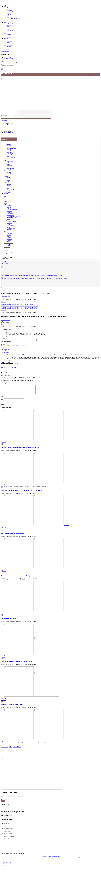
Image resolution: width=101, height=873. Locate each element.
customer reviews (5, 296)
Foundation (6, 263)
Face (5, 262)
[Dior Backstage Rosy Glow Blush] (34, 739)
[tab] (52, 349)
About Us (6, 826)
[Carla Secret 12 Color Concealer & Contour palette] (27, 653)
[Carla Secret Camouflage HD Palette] (31, 696)
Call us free (4, 120)
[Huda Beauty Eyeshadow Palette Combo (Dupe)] (34, 567)
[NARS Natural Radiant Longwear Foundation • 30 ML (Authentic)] (34, 482)
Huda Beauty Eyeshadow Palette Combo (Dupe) (15, 576)
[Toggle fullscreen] (2, 865)
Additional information (9, 351)
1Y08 (14, 367)
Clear (4, 338)
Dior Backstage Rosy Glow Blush (11, 747)
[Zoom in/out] (1, 865)
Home (5, 261)
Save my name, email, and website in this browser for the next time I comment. (20, 402)
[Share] (4, 865)
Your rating (4, 383)
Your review (4, 393)
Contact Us (6, 823)
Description (6, 349)
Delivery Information (8, 828)
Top (2, 862)
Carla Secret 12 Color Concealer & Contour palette (16, 661)
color (2, 334)
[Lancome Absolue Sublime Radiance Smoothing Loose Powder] (34, 439)
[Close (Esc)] (5, 865)
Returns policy (7, 831)
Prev (2, 266)
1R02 (8, 367)
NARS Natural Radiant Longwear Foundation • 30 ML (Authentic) (21, 490)
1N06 (5, 367)
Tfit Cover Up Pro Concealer (9, 618)
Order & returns (7, 838)
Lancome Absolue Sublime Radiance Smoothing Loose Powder (20, 447)
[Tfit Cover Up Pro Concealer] (34, 610)
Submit (2, 801)
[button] (26, 332)
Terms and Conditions (9, 836)
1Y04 (11, 367)
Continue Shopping (8, 58)
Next (2, 277)
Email (2, 399)
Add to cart (3, 302)
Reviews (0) (6, 352)
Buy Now (9, 341)
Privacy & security (8, 833)
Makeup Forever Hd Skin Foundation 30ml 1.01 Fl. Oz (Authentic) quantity (18, 340)
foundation (24, 345)
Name (2, 396)
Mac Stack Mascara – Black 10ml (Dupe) (13, 533)
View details (3, 310)
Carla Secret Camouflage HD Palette (12, 704)
